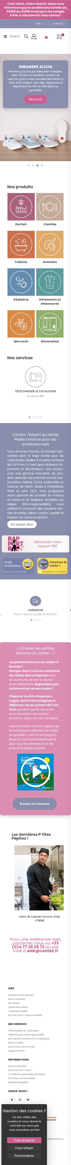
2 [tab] (33, 165)
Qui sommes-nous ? (20, 1070)
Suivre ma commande (21, 1046)
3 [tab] (37, 165)
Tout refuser (24, 1148)
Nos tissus (14, 1003)
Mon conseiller (16, 999)
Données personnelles (21, 1078)
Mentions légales (18, 1082)
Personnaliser (24, 1156)
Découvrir (36, 99)
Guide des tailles (18, 1007)
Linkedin (28, 1099)
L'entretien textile (18, 1011)
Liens (38, 23)
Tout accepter (24, 1140)
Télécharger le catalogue (23, 1030)
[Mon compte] (34, 36)
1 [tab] (29, 165)
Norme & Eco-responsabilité (25, 1015)
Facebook (12, 1099)
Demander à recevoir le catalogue (29, 1038)
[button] (29, 417)
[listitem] (39, 885)
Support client (16, 1050)
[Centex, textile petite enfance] (15, 36)
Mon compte (15, 1042)
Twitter (20, 1099)
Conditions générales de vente (26, 1074)
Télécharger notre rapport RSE (26, 1034)
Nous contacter (17, 1066)
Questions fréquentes (21, 995)
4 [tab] (42, 165)
